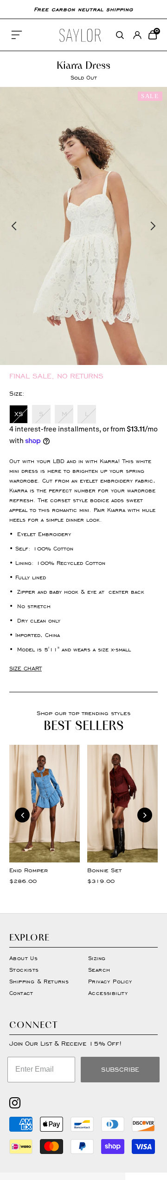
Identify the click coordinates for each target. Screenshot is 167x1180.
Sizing (96, 958)
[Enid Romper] (44, 803)
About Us (23, 958)
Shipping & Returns (39, 981)
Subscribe (120, 1070)
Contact (21, 992)
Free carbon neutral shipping (83, 9)
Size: (17, 394)
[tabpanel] (83, 226)
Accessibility (108, 992)
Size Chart (25, 668)
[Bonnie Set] (122, 803)
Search (99, 969)
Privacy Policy (110, 981)
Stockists (24, 969)
